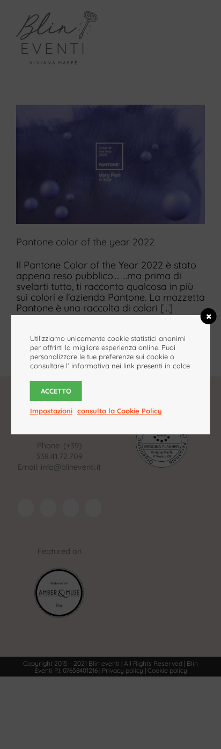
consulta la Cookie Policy (119, 410)
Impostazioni (51, 410)
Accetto (56, 391)
